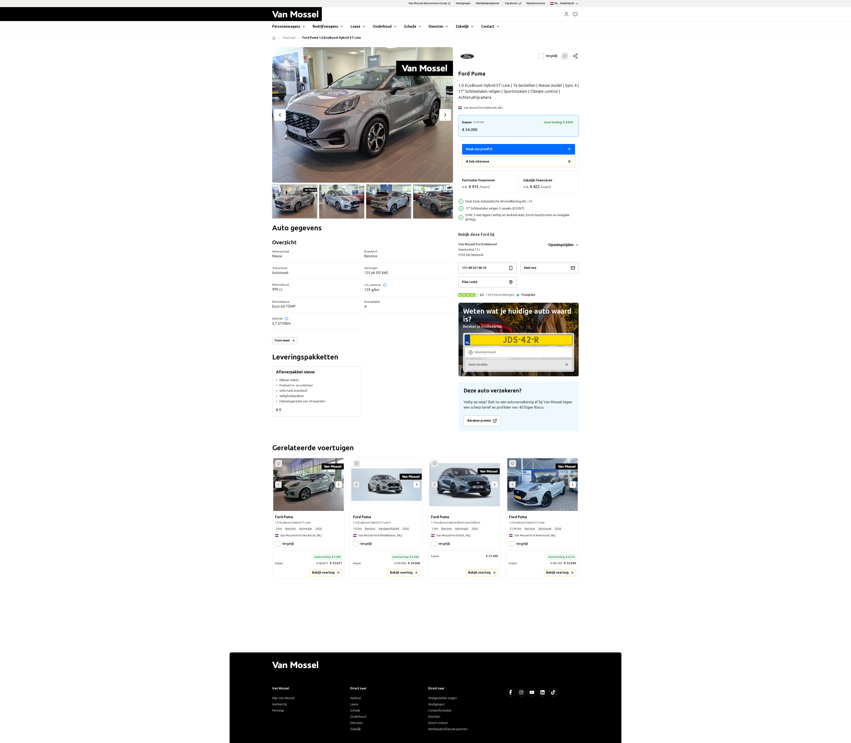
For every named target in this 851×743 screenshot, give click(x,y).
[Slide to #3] (388, 201)
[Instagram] (521, 692)
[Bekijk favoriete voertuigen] (575, 14)
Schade (355, 710)
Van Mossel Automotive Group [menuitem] (427, 3)
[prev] (280, 115)
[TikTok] (553, 692)
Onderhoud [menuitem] (382, 26)
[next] (445, 115)
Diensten (356, 723)
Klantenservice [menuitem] (536, 3)
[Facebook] (510, 692)
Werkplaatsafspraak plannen (448, 729)
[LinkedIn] (542, 692)
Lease (354, 704)
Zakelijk (355, 729)
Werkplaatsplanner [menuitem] (488, 3)
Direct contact (438, 723)
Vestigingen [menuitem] (463, 3)
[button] (566, 14)
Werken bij (279, 704)
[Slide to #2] (341, 201)
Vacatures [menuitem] (511, 3)
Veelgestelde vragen (442, 698)
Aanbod (355, 698)
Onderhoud (358, 717)
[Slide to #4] (435, 201)
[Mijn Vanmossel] (566, 14)
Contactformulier (440, 710)
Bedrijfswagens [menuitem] (325, 26)
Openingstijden (561, 245)
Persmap (278, 710)
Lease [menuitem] (355, 26)
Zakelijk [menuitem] (462, 26)
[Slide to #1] (294, 201)
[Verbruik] (286, 318)
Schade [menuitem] (410, 26)
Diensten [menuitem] (436, 26)
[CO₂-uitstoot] (385, 285)
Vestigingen (436, 704)
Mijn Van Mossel (283, 698)
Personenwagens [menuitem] (286, 26)
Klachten (434, 717)
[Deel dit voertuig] (575, 56)
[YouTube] (531, 692)
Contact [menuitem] (487, 26)
